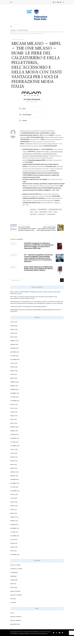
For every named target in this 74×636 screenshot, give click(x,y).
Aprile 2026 (13, 333)
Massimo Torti (13, 137)
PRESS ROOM (13, 587)
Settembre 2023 (14, 445)
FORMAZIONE (13, 580)
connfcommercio (42, 209)
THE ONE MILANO (51, 214)
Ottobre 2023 (14, 442)
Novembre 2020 (14, 554)
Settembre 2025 (14, 359)
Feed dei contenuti (16, 616)
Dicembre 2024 (14, 389)
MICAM (38, 151)
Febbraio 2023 (14, 472)
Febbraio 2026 (14, 340)
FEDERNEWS (13, 576)
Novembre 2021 (14, 528)
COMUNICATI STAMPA (16, 568)
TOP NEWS (13, 602)
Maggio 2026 (14, 329)
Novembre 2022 (14, 483)
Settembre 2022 (14, 490)
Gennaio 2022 (14, 520)
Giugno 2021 (14, 543)
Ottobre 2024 (14, 397)
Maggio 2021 (14, 547)
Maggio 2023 (14, 460)
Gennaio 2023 (14, 475)
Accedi (12, 613)
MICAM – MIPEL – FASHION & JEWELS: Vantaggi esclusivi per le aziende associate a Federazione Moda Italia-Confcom (35, 292)
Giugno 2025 (14, 367)
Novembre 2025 (14, 352)
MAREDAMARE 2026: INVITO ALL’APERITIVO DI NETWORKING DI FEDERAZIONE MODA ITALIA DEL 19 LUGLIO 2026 (35, 310)
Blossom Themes (30, 633)
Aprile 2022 (13, 509)
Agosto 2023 (14, 449)
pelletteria (33, 214)
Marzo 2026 (13, 337)
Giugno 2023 (14, 457)
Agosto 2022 (14, 494)
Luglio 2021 (13, 539)
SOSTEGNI (13, 598)
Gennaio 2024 (14, 430)
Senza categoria (15, 591)
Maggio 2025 (14, 370)
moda (55, 211)
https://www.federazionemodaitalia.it (29, 631)
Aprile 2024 (13, 419)
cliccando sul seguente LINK (36, 160)
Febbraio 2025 (14, 382)
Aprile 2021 (13, 550)
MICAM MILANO (43, 211)
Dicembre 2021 (14, 524)
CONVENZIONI (14, 572)
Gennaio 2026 (14, 344)
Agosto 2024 (14, 404)
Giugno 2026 (14, 325)
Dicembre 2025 (14, 348)
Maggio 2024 (14, 415)
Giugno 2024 (14, 412)
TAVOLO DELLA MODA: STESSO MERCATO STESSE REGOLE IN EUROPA (28, 306)
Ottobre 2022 (14, 487)
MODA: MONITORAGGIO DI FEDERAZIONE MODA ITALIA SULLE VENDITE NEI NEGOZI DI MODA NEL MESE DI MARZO (38, 268)
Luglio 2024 (13, 408)
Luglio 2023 (13, 453)
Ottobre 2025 (14, 355)
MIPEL (50, 211)
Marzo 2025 (13, 378)
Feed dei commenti (15, 620)
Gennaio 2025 (14, 385)
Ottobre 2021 (14, 532)
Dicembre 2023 (14, 434)
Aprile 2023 (13, 464)
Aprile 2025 (13, 374)
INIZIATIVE (13, 583)
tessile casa (42, 214)
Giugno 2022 (14, 502)
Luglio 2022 (13, 498)
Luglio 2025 (13, 363)
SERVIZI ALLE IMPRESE (16, 595)
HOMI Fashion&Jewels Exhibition (39, 156)
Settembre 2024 (14, 400)
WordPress (45, 633)
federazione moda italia (55, 209)
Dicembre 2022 (14, 479)
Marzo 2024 (13, 423)
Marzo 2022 (13, 513)
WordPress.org (15, 624)
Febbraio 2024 (14, 427)
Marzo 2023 (13, 468)
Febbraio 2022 (14, 517)
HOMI (36, 211)
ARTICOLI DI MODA (15, 565)
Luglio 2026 (13, 322)
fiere (31, 211)
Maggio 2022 (14, 505)
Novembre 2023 (14, 438)
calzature (33, 209)
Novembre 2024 (14, 393)
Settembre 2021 (14, 535)
